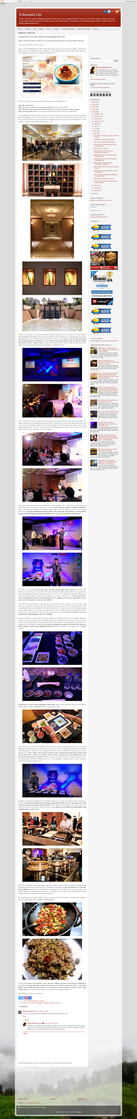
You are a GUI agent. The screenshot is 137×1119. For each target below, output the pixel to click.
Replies (27, 1020)
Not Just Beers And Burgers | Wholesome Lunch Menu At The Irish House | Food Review (107, 462)
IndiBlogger (39, 1003)
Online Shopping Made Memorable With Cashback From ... (105, 175)
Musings (95, 29)
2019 (94, 104)
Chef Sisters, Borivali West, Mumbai (104, 139)
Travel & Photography (68, 29)
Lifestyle (56, 29)
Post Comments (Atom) (33, 1103)
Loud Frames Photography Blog (99, 87)
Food (35, 29)
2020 (94, 102)
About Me (28, 29)
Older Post (82, 1099)
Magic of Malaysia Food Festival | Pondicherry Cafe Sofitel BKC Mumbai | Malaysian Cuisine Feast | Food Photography (108, 376)
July (95, 126)
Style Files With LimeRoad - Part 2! (104, 178)
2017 (94, 109)
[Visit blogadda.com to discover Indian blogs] (103, 340)
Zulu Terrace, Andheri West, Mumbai (104, 142)
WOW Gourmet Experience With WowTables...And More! (103, 163)
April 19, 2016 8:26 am (51, 1023)
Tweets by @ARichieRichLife (98, 217)
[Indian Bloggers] (101, 231)
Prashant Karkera (28, 1011)
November (97, 116)
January (96, 190)
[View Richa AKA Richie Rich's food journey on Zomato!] (101, 200)
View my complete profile (97, 79)
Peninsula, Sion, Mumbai (101, 148)
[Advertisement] (52, 1082)
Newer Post (22, 1099)
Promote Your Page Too (95, 210)
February (97, 188)
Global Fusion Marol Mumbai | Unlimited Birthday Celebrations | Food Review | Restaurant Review (108, 389)
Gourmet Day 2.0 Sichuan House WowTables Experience (103, 151)
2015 (94, 193)
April (95, 133)
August (96, 123)
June (95, 128)
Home (20, 29)
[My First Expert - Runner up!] (97, 269)
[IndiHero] (111, 269)
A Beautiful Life (30, 15)
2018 (94, 107)
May (95, 131)
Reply (24, 1016)
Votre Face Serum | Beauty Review (108, 411)
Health (33, 1003)
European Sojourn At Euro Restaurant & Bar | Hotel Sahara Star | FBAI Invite (107, 424)
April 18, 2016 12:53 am (41, 1011)
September (97, 121)
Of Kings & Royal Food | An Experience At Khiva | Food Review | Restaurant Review (108, 362)
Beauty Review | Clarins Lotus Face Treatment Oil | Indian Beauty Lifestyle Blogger (108, 349)
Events (49, 29)
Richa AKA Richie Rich (34, 1023)
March (96, 185)
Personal (57, 1003)
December (97, 114)
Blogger (79, 1112)
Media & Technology (84, 29)
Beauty (41, 29)
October (96, 118)
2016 (94, 111)
